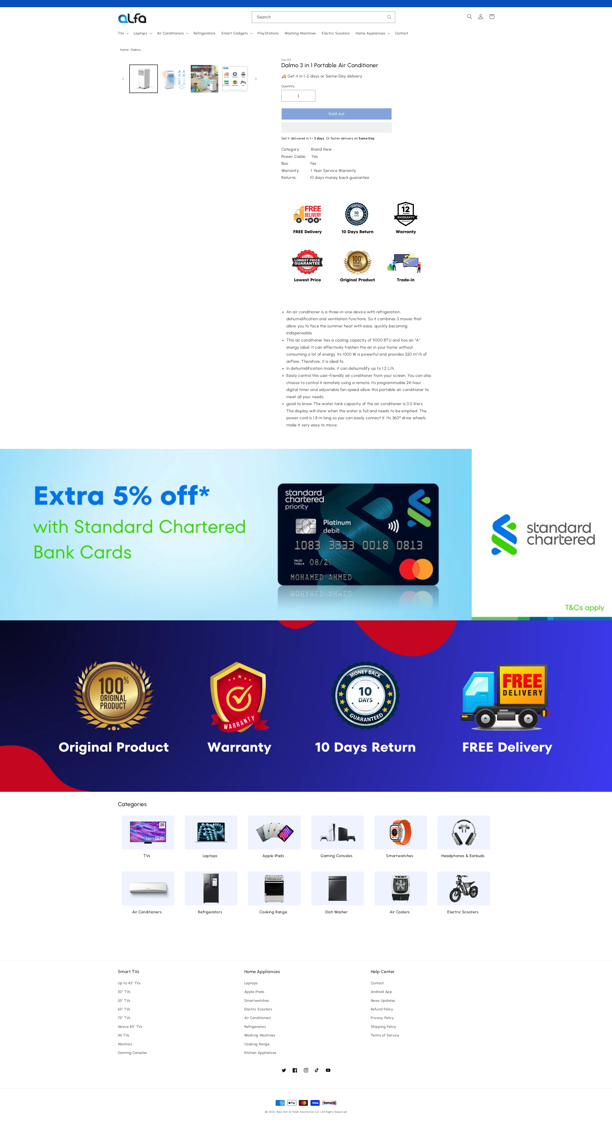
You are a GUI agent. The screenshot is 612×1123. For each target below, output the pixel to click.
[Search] (389, 16)
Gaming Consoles (336, 855)
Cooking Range (273, 912)
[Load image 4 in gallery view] (235, 79)
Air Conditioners (147, 912)
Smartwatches (399, 855)
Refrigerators (210, 912)
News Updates (383, 1000)
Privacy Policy (382, 1018)
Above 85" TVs (130, 1026)
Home (124, 49)
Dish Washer (336, 912)
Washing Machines (259, 1035)
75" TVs (124, 1018)
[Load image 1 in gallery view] (144, 79)
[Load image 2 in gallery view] (174, 79)
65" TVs (124, 1009)
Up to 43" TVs (129, 983)
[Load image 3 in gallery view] (205, 79)
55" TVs (124, 1000)
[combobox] (323, 17)
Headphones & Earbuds (463, 855)
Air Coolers (400, 912)
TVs (146, 855)
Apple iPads (273, 855)
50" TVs (124, 992)
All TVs (123, 1035)
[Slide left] (123, 79)
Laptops (210, 855)
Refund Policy (382, 1009)
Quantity (288, 86)
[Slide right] (256, 79)
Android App (381, 992)
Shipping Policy (383, 1026)
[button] (336, 128)
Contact (377, 983)
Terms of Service (385, 1035)
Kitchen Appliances (260, 1053)
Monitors (125, 1044)
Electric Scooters (462, 912)
